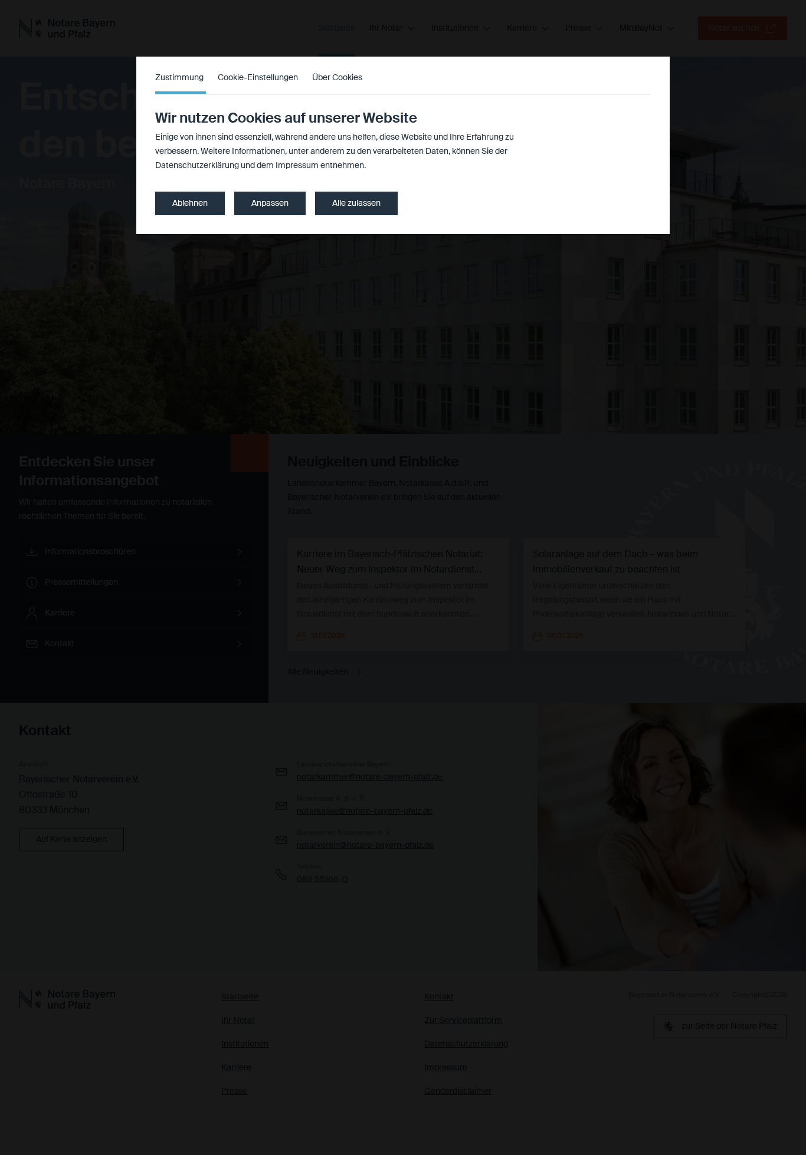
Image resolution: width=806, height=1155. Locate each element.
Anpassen (270, 203)
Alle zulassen (356, 203)
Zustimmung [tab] (179, 78)
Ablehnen (190, 203)
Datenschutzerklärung (197, 166)
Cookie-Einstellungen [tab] (258, 78)
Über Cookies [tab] (337, 78)
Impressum (297, 166)
